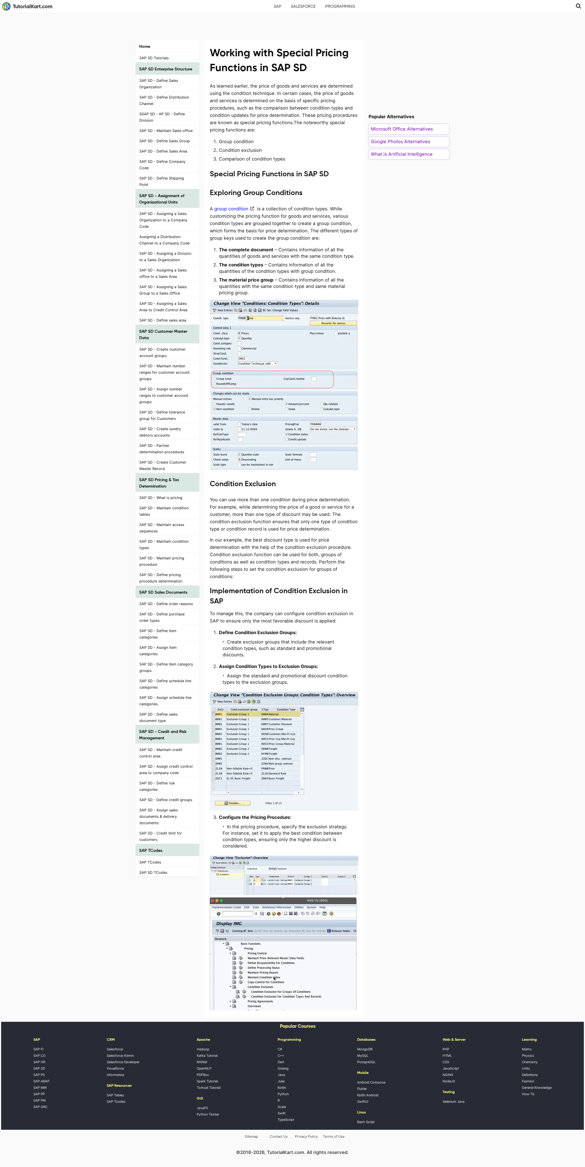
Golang (283, 1068)
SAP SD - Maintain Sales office (166, 130)
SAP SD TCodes (153, 872)
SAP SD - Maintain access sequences (161, 527)
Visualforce (115, 1068)
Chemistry (530, 1062)
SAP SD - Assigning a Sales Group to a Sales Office (163, 289)
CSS (446, 1062)
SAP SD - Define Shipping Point (161, 181)
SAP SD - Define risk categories (157, 786)
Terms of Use (334, 1136)
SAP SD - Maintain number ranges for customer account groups (164, 372)
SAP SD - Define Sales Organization (158, 83)
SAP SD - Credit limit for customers (160, 836)
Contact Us (279, 1136)
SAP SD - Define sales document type (158, 717)
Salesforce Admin (120, 1055)
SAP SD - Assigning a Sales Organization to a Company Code (163, 220)
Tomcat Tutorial (209, 1087)
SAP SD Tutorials (154, 58)
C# (280, 1049)
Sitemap (251, 1136)
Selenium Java (454, 1101)
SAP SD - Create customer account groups (162, 352)
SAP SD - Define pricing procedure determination (160, 577)
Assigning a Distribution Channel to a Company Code (164, 239)
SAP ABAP (41, 1081)
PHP (446, 1049)
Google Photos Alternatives (400, 141)
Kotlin (282, 1087)
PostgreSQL (366, 1062)
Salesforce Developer (123, 1062)
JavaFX (202, 1108)
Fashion (528, 1081)
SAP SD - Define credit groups (165, 799)
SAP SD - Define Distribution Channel (164, 100)
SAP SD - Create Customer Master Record (162, 465)
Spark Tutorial (207, 1081)
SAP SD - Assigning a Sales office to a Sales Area (163, 273)
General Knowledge (537, 1087)
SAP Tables (115, 1095)
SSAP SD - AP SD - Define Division (162, 117)
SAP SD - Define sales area (162, 320)
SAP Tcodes (116, 1101)
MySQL (362, 1055)
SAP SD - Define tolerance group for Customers (162, 415)
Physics (528, 1055)
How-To (528, 1094)
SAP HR (39, 1062)
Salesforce (303, 6)
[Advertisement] (292, 25)
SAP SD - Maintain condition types (164, 544)
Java (281, 1075)
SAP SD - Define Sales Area (163, 151)
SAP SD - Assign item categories (158, 650)
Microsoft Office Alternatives (402, 129)
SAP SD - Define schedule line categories (165, 684)
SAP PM (39, 1100)
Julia (281, 1081)
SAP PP (39, 1094)
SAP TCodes (150, 862)
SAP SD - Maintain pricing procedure (161, 561)
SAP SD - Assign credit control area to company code (166, 769)
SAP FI (38, 1049)
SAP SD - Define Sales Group (164, 141)
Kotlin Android (367, 1095)
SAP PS (39, 1075)
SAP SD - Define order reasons (166, 603)
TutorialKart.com (33, 6)
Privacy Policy (306, 1136)
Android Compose (371, 1082)
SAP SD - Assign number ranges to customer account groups (163, 395)
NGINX (448, 1075)
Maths (527, 1049)
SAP (277, 6)
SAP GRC (40, 1107)
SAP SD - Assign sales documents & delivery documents (158, 816)
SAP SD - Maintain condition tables (164, 511)
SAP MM (40, 1087)
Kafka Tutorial (207, 1055)
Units (526, 1068)
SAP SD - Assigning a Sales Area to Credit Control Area (163, 306)
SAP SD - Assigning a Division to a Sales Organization (165, 256)
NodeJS (449, 1081)
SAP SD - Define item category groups (166, 667)
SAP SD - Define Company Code (162, 164)
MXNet (202, 1062)
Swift (281, 1113)
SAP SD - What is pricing (160, 497)
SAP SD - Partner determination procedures (161, 448)
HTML (447, 1055)
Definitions (530, 1075)
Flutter (362, 1089)
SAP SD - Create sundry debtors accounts (160, 432)
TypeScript (286, 1119)
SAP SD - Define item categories (157, 633)
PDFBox (203, 1075)
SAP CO (39, 1055)
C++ (281, 1055)
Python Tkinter (208, 1114)
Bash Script (366, 1122)
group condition (230, 209)
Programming (340, 6)
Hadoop (203, 1049)
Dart (281, 1062)
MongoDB (364, 1049)
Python (283, 1094)
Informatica (115, 1075)
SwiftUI (362, 1101)
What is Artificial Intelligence (402, 154)
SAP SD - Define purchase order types (162, 617)
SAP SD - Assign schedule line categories (165, 700)
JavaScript (451, 1068)
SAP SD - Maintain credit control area (160, 752)
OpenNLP (204, 1068)
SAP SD (39, 1068)
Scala (282, 1107)
